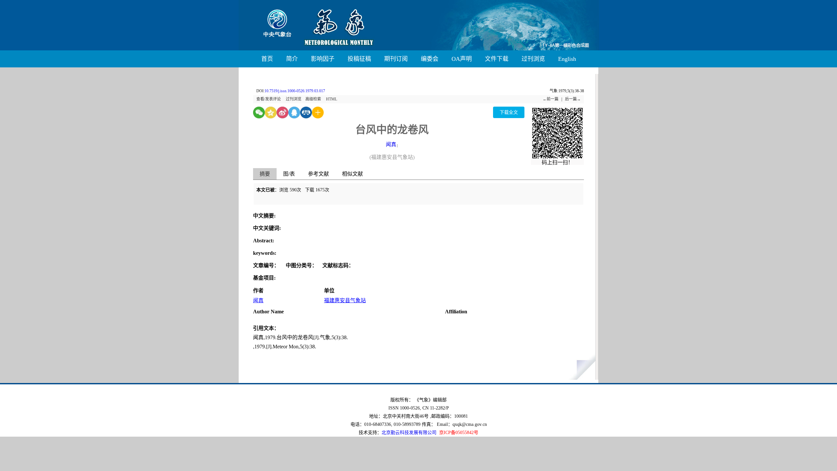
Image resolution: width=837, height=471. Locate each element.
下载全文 (509, 112)
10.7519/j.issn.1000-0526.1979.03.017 (295, 91)
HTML (331, 99)
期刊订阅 (396, 59)
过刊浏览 (533, 59)
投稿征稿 (359, 59)
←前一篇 (550, 99)
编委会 (429, 59)
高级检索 (313, 99)
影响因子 (322, 59)
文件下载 (496, 59)
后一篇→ (573, 99)
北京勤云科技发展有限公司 (409, 432)
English (567, 59)
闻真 (391, 144)
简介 (292, 59)
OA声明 (462, 59)
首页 (267, 59)
